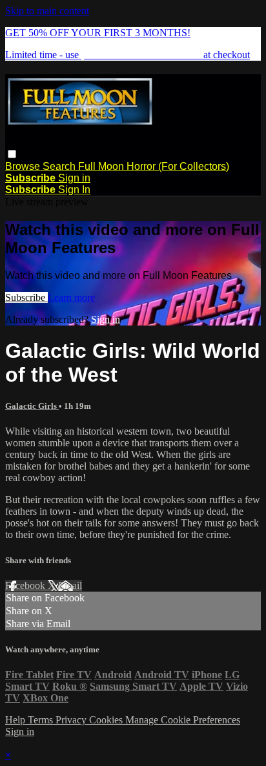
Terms (42, 719)
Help (16, 719)
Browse (24, 166)
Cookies (107, 719)
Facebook (26, 585)
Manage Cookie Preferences (182, 719)
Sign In (74, 189)
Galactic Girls (32, 406)
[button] (12, 154)
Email (70, 585)
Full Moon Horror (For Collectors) (153, 166)
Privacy (72, 719)
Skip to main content (47, 10)
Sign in (74, 177)
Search (60, 166)
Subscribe (26, 297)
